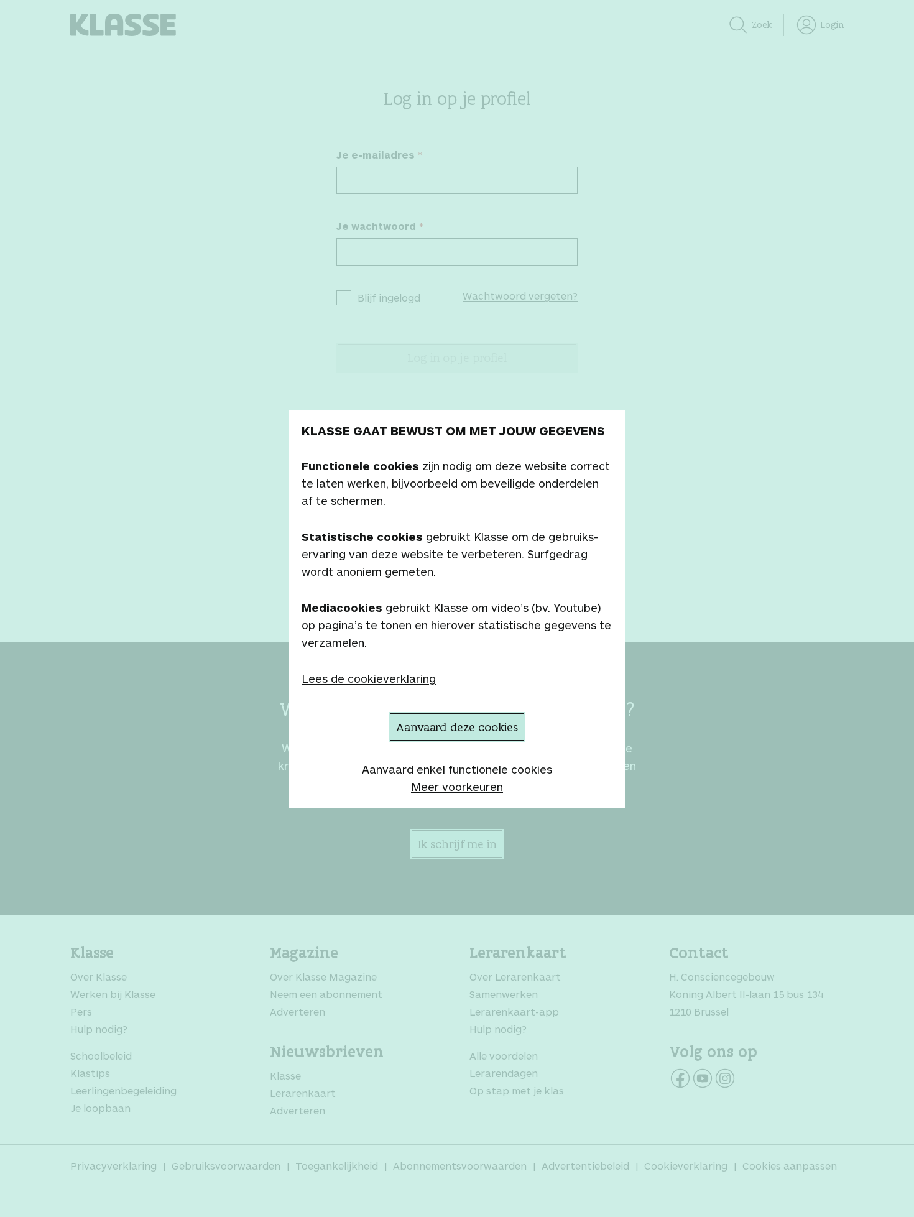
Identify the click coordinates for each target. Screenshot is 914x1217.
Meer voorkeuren (457, 787)
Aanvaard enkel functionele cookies (457, 769)
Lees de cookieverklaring (369, 678)
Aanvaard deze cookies (457, 727)
